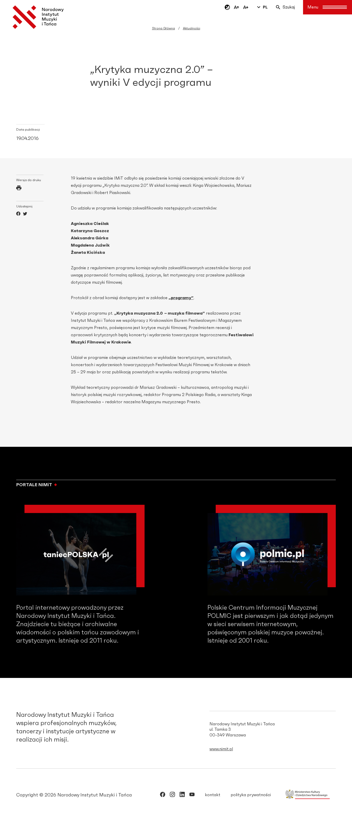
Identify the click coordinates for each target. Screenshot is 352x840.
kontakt (212, 795)
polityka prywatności (251, 795)
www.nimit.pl (221, 749)
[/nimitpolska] (172, 795)
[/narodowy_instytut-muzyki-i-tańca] (182, 795)
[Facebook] (18, 214)
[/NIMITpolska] (162, 795)
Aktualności (191, 28)
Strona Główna (163, 28)
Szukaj (289, 7)
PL (265, 7)
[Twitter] (25, 214)
